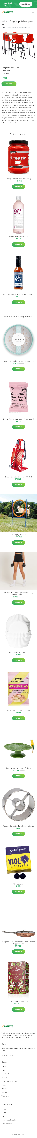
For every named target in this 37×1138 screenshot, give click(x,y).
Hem (3, 28)
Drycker (4, 1078)
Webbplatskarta (7, 1124)
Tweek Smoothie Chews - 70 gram (18, 710)
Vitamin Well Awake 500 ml (18, 237)
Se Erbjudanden (26, 4)
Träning (12, 68)
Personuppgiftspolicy (8, 1120)
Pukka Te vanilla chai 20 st (18, 1002)
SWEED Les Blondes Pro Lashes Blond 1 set (18, 361)
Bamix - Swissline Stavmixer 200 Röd (18, 477)
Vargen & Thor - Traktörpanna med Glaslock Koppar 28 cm (18, 943)
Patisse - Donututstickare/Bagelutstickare (18, 826)
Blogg (3, 1109)
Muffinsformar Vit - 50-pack (18, 652)
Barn (3, 1070)
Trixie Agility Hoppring (18, 535)
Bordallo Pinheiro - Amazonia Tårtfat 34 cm (18, 768)
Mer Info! (9, 84)
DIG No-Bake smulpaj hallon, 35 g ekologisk (18, 419)
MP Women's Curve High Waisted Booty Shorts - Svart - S (18, 594)
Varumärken (5, 1096)
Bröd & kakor (6, 1074)
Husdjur (4, 1085)
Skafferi (4, 1089)
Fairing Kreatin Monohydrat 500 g (18, 179)
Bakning (4, 1066)
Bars (17, 68)
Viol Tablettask (18, 884)
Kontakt (4, 1113)
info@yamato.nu (7, 1055)
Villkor (3, 1116)
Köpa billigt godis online (9, 1081)
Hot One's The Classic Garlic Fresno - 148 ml (18, 294)
